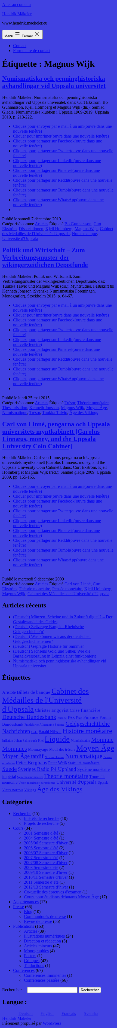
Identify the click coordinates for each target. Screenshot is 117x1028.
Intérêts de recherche (41, 818)
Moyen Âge (96, 407)
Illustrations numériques (44, 936)
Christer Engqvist (52, 710)
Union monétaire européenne (37, 782)
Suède (9, 769)
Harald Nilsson (50, 732)
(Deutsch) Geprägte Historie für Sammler (48, 646)
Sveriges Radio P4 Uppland (47, 769)
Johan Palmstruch (25, 741)
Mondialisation (80, 741)
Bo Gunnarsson (77, 223)
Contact (19, 45)
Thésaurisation (14, 407)
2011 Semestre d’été (41, 882)
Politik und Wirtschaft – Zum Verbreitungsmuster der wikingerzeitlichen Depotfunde (45, 257)
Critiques (31, 960)
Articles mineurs (38, 946)
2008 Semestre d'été (41, 867)
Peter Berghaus (31, 762)
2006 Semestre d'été (41, 847)
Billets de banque (33, 692)
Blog (28, 911)
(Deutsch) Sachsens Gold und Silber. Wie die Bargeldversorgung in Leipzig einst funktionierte (54, 653)
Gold (34, 732)
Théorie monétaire (93, 402)
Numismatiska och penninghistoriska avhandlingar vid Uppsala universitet (54, 82)
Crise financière (85, 710)
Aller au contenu (16, 4)
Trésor (69, 402)
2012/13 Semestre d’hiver (46, 887)
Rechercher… (14, 989)
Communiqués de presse (45, 916)
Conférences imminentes (45, 975)
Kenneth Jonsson (44, 407)
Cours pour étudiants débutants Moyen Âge (61, 897)
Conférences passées (41, 980)
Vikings (30, 790)
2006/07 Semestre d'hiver (45, 852)
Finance (90, 717)
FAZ (71, 718)
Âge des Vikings (83, 412)
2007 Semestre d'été (41, 857)
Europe (62, 717)
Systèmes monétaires (30, 776)
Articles (41, 223)
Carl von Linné (77, 584)
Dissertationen (31, 228)
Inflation (7, 741)
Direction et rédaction (42, 941)
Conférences (24, 970)
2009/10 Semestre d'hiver (45, 872)
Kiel (41, 741)
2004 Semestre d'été (41, 838)
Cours (18, 828)
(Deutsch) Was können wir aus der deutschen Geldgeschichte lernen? (52, 639)
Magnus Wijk (86, 228)
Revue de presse (38, 921)
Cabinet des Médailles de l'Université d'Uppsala (57, 231)
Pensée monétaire (67, 588)
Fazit (79, 718)
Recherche (22, 813)
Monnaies (14, 748)
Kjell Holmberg (58, 228)
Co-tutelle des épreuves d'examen (52, 892)
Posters (30, 955)
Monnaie (102, 739)
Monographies (36, 950)
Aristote (9, 692)
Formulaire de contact (31, 50)
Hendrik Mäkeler (17, 13)
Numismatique (84, 233)
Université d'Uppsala (20, 238)
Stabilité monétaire (84, 763)
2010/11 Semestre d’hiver (46, 877)
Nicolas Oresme (54, 757)
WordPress (52, 1023)
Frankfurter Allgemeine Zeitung (44, 724)
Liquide (57, 739)
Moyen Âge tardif (23, 756)
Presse (18, 906)
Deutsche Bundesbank (29, 717)
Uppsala (103, 782)
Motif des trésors (62, 749)
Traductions (34, 965)
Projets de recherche (41, 823)
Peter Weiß (57, 763)
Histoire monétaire (87, 730)
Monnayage (38, 749)
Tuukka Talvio (54, 412)
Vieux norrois (12, 790)
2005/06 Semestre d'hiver (45, 843)
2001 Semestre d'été (41, 833)
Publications (23, 926)
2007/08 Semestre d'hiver (45, 862)
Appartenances (26, 901)
